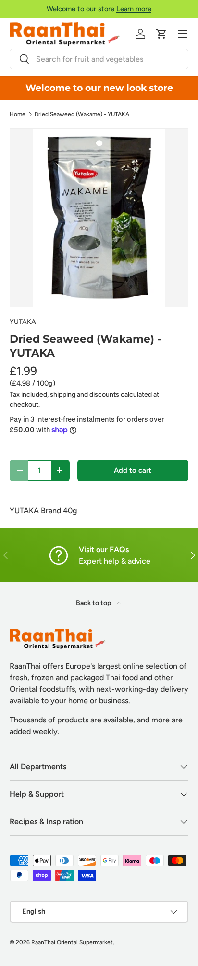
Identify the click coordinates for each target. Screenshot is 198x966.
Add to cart (132, 470)
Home (17, 114)
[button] (161, 33)
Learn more (133, 8)
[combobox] (99, 59)
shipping (62, 394)
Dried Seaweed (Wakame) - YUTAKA (82, 114)
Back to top (94, 603)
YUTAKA (23, 322)
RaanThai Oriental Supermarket (72, 942)
